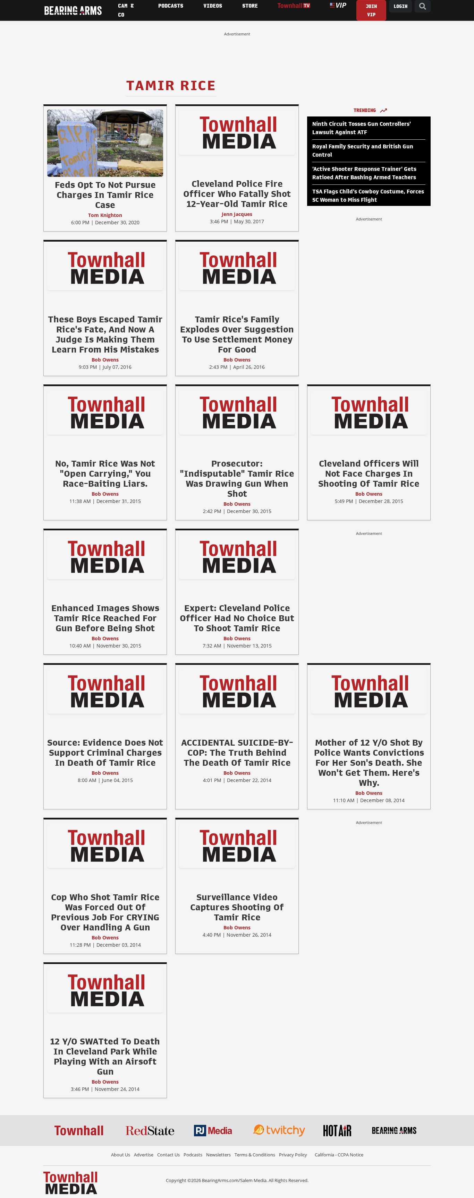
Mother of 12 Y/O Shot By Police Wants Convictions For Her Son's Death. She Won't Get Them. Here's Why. (369, 762)
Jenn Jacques (237, 214)
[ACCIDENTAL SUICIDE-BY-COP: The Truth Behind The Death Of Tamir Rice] (237, 691)
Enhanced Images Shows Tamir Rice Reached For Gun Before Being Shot (105, 618)
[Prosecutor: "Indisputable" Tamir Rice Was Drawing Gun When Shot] (237, 412)
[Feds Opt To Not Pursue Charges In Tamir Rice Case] (105, 143)
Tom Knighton (105, 215)
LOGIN (400, 6)
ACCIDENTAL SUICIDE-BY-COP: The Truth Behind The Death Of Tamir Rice (237, 752)
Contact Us (168, 1155)
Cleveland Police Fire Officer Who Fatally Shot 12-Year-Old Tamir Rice (237, 193)
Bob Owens (105, 359)
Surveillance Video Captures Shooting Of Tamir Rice (237, 907)
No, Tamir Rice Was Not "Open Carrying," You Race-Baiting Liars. (105, 473)
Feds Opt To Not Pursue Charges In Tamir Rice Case (105, 194)
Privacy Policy (293, 1155)
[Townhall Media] (70, 1182)
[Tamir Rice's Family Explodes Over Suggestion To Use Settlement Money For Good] (237, 267)
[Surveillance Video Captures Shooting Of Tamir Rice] (237, 845)
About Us (120, 1155)
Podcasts (193, 1155)
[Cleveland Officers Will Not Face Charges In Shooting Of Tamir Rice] (369, 412)
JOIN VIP (371, 10)
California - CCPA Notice (339, 1155)
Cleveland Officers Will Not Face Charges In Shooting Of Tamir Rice (369, 473)
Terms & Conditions (255, 1155)
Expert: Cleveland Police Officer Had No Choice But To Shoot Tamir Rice (237, 618)
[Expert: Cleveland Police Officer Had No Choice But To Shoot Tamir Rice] (237, 556)
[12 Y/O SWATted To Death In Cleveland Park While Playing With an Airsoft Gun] (105, 989)
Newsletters (218, 1155)
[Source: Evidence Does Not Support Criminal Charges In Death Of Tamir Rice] (105, 691)
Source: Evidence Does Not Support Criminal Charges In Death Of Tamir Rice (105, 752)
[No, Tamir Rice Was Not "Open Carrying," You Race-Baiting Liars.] (105, 412)
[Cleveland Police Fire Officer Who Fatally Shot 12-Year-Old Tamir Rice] (237, 132)
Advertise (143, 1155)
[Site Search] (423, 6)
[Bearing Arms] (72, 10)
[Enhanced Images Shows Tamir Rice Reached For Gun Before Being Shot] (105, 556)
